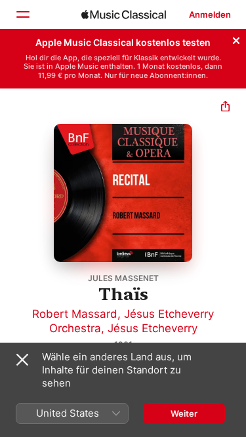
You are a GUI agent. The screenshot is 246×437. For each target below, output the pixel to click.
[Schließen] (236, 38)
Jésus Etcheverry (152, 328)
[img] (123, 14)
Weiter (184, 413)
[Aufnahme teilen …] (225, 108)
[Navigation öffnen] (22, 14)
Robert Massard (74, 313)
